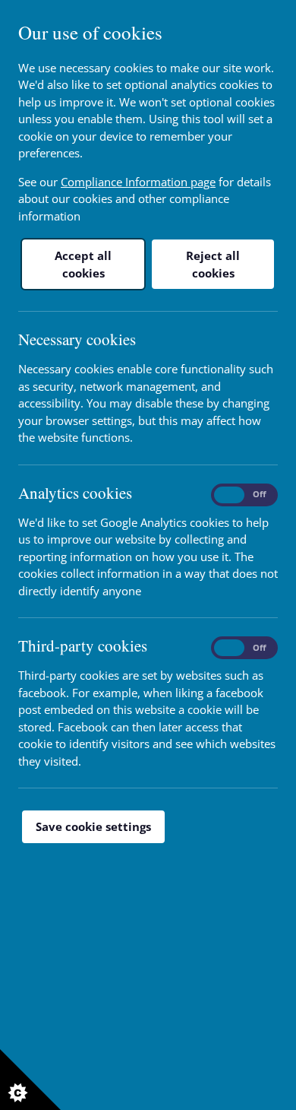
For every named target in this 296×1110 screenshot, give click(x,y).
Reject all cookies (213, 264)
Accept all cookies (83, 264)
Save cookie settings (93, 826)
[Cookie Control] (30, 1079)
